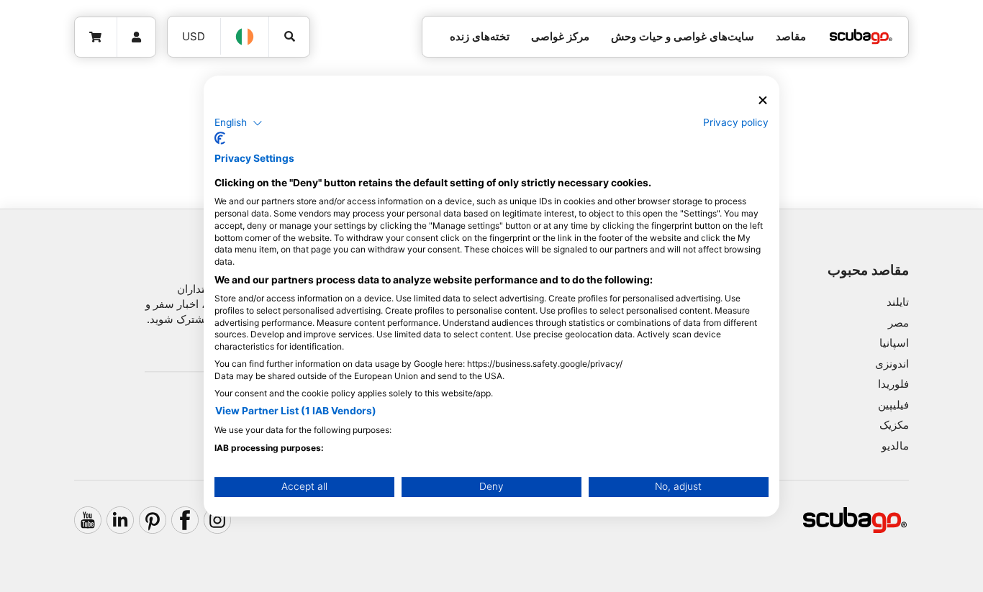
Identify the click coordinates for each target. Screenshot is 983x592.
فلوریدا (893, 384)
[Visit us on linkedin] (120, 520)
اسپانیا (894, 343)
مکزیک (894, 425)
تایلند (898, 302)
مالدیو (895, 445)
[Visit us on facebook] (185, 520)
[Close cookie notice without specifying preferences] (763, 100)
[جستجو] (289, 37)
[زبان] (245, 37)
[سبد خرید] (96, 37)
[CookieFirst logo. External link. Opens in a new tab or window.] (219, 138)
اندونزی (892, 363)
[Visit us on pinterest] (152, 520)
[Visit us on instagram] (217, 520)
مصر (898, 322)
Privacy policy (736, 122)
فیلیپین (893, 404)
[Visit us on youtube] (87, 520)
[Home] (861, 37)
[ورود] (136, 37)
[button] (238, 123)
